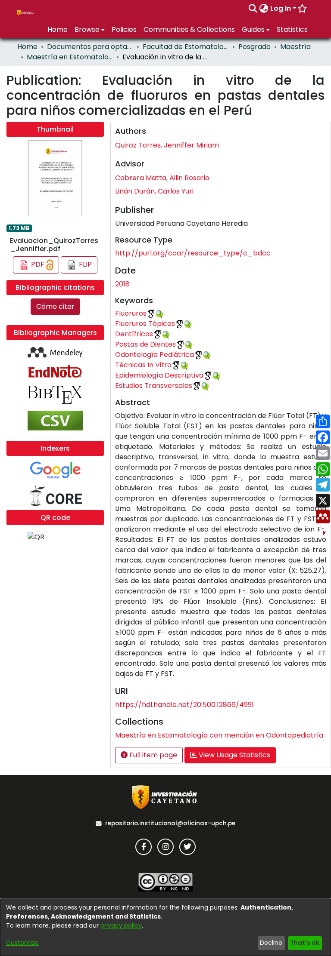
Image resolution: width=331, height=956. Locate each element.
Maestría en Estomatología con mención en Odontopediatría (70, 57)
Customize (22, 942)
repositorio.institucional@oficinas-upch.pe (170, 823)
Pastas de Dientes (145, 344)
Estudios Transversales (153, 385)
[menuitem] (264, 8)
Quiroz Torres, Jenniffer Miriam (167, 145)
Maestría (295, 47)
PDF (37, 264)
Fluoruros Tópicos (145, 324)
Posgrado (254, 47)
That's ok (304, 942)
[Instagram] (165, 847)
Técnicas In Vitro (143, 365)
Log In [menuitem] (280, 8)
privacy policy (121, 925)
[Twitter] (187, 847)
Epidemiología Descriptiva (159, 375)
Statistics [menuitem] (292, 29)
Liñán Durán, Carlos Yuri (154, 191)
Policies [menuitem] (124, 29)
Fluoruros (131, 313)
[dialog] (165, 927)
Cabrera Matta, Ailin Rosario (162, 178)
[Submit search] (253, 8)
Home (27, 47)
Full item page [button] (152, 755)
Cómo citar (55, 306)
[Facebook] (143, 847)
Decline (271, 942)
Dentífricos (134, 334)
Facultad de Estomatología (186, 47)
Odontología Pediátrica (154, 355)
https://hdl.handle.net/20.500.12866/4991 (184, 705)
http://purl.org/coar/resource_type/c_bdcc (193, 253)
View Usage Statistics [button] (233, 755)
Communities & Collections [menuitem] (189, 29)
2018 (122, 284)
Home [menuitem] (57, 29)
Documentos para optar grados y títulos (90, 47)
